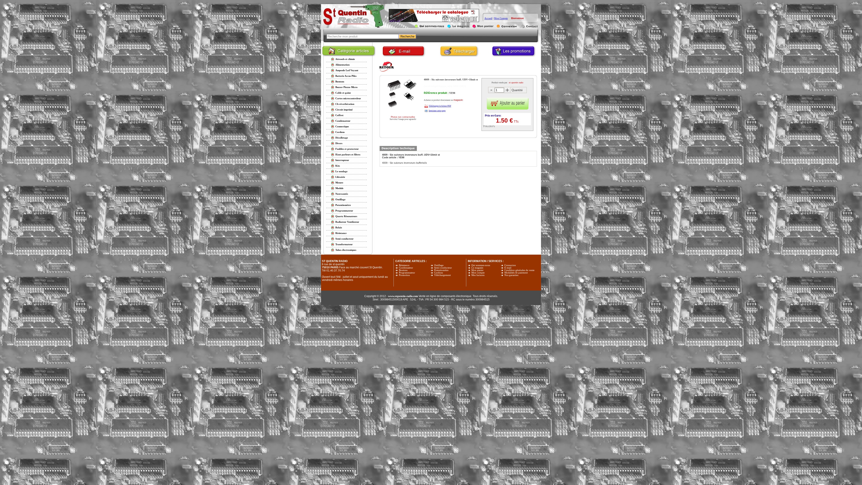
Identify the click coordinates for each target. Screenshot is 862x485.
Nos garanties (511, 275)
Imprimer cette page (437, 111)
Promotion (404, 275)
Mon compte (478, 272)
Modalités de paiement (516, 272)
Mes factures (477, 275)
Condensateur (406, 268)
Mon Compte (501, 18)
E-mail (507, 268)
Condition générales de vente (519, 270)
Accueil (488, 18)
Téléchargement (442, 275)
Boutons (403, 270)
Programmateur (407, 272)
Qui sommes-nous (480, 265)
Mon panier (477, 270)
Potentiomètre (441, 270)
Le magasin (477, 268)
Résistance (404, 265)
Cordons (438, 272)
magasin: (458, 100)
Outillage (439, 265)
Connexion (510, 265)
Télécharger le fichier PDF (440, 106)
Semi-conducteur (443, 268)
